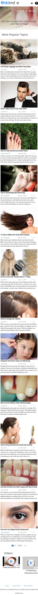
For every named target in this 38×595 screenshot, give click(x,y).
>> (25, 545)
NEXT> (20, 545)
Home (7, 586)
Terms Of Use (16, 586)
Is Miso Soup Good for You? (11, 567)
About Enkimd (28, 586)
